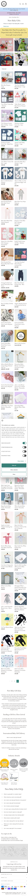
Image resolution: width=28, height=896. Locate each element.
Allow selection (14, 469)
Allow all (14, 465)
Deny (14, 474)
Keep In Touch (5, 884)
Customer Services (7, 880)
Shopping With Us (6, 874)
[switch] (24, 447)
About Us (4, 877)
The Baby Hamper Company (10, 892)
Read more (6, 26)
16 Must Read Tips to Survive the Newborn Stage (12, 840)
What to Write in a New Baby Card (8, 837)
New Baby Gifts (15, 17)
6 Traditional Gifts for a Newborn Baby (9, 838)
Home (10, 17)
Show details (21, 461)
